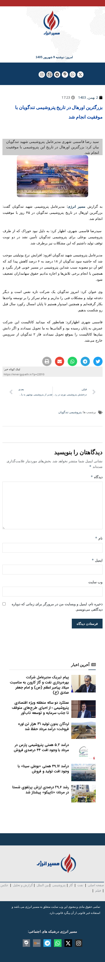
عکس (4, 885)
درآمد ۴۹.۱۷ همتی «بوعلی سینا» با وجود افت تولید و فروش (43, 768)
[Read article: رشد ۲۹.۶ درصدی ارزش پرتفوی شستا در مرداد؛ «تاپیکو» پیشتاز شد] (83, 793)
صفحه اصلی (96, 885)
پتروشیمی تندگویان (70, 412)
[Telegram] (57, 74)
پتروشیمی (59, 885)
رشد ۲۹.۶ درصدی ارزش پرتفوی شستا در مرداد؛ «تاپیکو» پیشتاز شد (40, 789)
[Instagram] (42, 74)
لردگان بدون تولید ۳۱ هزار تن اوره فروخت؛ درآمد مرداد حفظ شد (43, 726)
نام (99, 538)
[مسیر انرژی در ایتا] (49, 74)
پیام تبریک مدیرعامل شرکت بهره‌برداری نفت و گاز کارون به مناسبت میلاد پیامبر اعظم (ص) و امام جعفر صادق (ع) (39, 685)
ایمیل (97, 560)
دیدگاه (97, 477)
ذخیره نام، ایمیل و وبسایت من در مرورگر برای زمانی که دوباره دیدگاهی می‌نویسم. (57, 607)
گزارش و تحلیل (23, 885)
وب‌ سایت (95, 582)
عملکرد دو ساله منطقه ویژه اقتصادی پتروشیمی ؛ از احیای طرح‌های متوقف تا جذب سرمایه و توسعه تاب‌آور (40, 708)
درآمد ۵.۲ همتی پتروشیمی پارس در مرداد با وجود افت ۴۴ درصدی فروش (41, 747)
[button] (98, 361)
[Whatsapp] (73, 74)
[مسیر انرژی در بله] (65, 74)
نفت (80, 885)
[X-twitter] (80, 74)
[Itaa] (37, 943)
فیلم (97, 890)
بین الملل (43, 885)
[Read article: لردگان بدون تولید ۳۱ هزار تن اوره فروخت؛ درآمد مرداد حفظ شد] (83, 730)
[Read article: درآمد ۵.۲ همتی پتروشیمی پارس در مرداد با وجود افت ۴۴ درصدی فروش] (83, 751)
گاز (71, 885)
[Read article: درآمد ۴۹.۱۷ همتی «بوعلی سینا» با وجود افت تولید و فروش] (83, 772)
